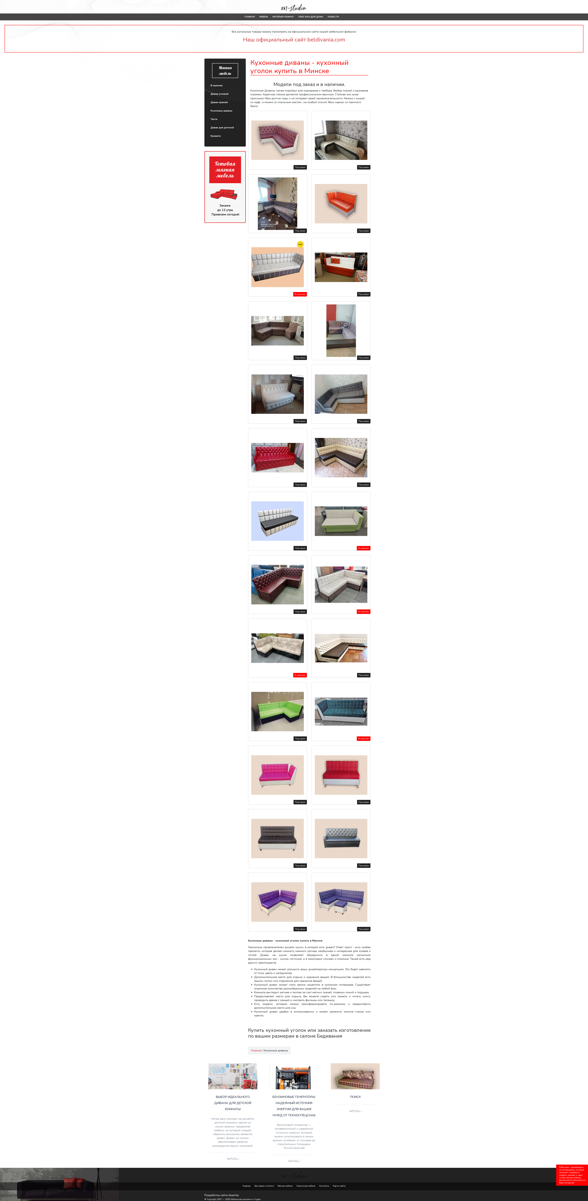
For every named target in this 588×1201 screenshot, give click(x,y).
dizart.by (233, 1195)
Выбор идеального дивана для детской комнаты (232, 1103)
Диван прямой (219, 102)
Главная (249, 16)
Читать (232, 1159)
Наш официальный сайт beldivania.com (294, 39)
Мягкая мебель (285, 1185)
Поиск (355, 1097)
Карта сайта (339, 1185)
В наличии (216, 85)
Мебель (263, 16)
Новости (333, 16)
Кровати (216, 136)
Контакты (324, 1185)
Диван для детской (222, 127)
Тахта (214, 119)
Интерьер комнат (283, 16)
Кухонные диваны (221, 110)
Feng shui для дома (310, 16)
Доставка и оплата (264, 1185)
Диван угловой (219, 94)
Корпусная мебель (306, 1185)
